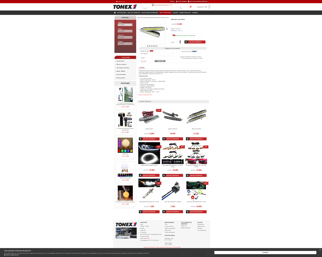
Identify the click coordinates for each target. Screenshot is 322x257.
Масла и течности (121, 64)
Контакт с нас (184, 225)
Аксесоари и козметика (150, 12)
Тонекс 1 (139, 17)
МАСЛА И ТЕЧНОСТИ (134, 12)
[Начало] (114, 12)
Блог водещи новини (201, 230)
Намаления (199, 228)
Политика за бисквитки (170, 232)
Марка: (120, 22)
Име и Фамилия (144, 53)
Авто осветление (165, 12)
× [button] (320, 250)
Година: (120, 41)
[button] (76, 255)
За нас (166, 224)
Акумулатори (121, 12)
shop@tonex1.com (121, 1)
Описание (142, 67)
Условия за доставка (169, 226)
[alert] (161, 252)
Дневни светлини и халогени (154, 17)
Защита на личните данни (170, 228)
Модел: (120, 28)
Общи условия (168, 230)
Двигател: (121, 35)
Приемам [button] (265, 252)
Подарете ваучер (200, 226)
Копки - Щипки (121, 71)
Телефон (143, 57)
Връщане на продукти (185, 227)
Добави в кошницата (149, 138)
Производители (200, 224)
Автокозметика (121, 77)
